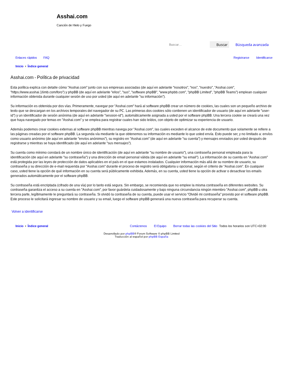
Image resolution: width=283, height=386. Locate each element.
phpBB (129, 233)
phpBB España (158, 236)
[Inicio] (33, 18)
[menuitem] (43, 57)
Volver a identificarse (27, 211)
